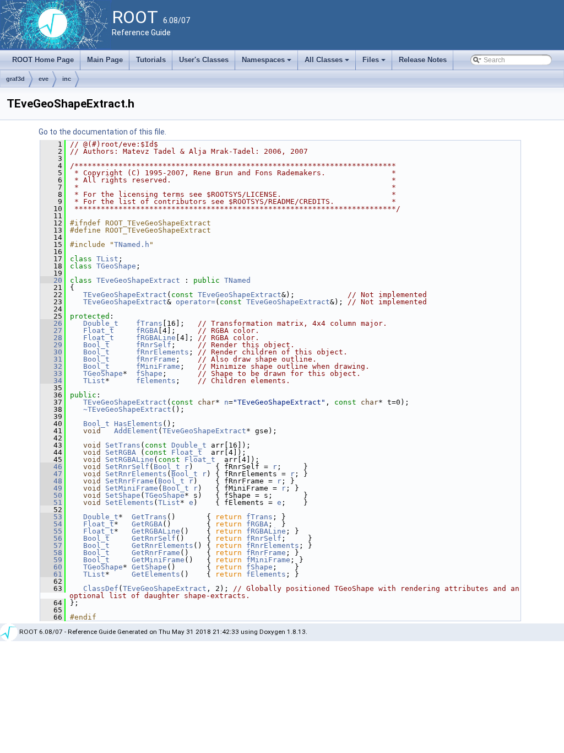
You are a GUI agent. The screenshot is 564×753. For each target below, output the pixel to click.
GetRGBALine (156, 531)
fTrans (149, 323)
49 (51, 488)
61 (51, 574)
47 (51, 474)
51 (51, 502)
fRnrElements (162, 352)
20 (51, 280)
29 (51, 345)
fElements (156, 380)
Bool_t (96, 345)
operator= (195, 302)
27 (51, 330)
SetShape (122, 495)
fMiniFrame (158, 366)
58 (51, 552)
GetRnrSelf (154, 538)
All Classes (328, 63)
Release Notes (423, 60)
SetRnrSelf (127, 466)
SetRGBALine (129, 459)
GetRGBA (147, 524)
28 (51, 338)
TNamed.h (131, 244)
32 (51, 366)
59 (51, 560)
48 (51, 481)
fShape (149, 373)
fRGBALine (156, 338)
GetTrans (149, 517)
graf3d (15, 79)
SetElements (129, 502)
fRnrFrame (156, 359)
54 (51, 524)
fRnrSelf (153, 345)
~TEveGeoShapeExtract (127, 409)
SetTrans (122, 445)
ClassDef (100, 588)
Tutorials (151, 60)
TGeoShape (116, 266)
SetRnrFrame (129, 481)
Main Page (105, 60)
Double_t (100, 323)
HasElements (138, 423)
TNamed (237, 280)
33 (51, 373)
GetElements (156, 574)
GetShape (149, 567)
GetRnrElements (162, 545)
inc (66, 79)
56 (51, 538)
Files (374, 63)
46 (51, 466)
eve (43, 79)
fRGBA (147, 330)
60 (51, 567)
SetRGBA (120, 452)
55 (51, 531)
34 (51, 380)
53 (51, 517)
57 (51, 545)
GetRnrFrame (156, 552)
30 (51, 352)
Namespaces (267, 63)
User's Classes (204, 60)
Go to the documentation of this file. (102, 131)
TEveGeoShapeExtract (138, 280)
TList (107, 259)
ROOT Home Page (43, 60)
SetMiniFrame (131, 488)
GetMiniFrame (158, 560)
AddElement (136, 431)
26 (51, 323)
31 (51, 359)
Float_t (98, 330)
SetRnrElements (136, 474)
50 (51, 495)
